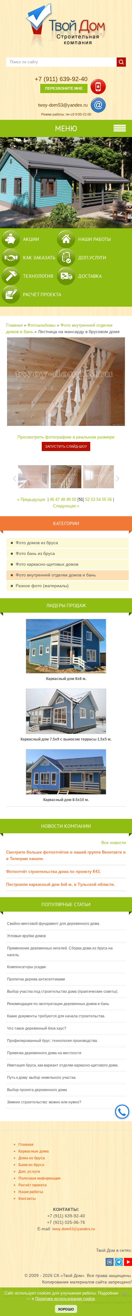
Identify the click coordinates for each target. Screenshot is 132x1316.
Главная (14, 325)
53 (93, 499)
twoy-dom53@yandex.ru (62, 105)
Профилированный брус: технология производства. (52, 1041)
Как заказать (39, 257)
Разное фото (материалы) (42, 585)
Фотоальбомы (41, 325)
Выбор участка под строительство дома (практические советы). (62, 991)
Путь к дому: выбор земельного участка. (41, 1077)
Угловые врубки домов (26, 936)
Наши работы (94, 239)
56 (109, 499)
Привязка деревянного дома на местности (44, 1053)
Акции (31, 239)
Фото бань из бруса (35, 553)
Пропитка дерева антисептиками (36, 979)
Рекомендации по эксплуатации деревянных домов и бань (58, 1004)
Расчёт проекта (42, 294)
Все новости (113, 842)
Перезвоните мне (64, 88)
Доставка (90, 276)
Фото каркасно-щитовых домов (47, 564)
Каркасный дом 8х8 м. (66, 679)
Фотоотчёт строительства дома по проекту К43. (53, 871)
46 (52, 499)
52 (87, 499)
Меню (66, 128)
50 (74, 499)
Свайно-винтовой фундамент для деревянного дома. (53, 923)
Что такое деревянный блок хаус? (36, 1028)
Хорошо (66, 1309)
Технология (38, 276)
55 (104, 499)
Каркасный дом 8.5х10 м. (66, 800)
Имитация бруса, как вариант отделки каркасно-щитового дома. (62, 1065)
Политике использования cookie (65, 1299)
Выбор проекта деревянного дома (37, 1090)
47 (57, 499)
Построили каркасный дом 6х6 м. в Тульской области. (60, 884)
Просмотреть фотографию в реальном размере (66, 436)
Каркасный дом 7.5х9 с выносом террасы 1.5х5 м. (66, 739)
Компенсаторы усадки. (27, 967)
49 (68, 499)
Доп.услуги (92, 257)
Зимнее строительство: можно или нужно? (44, 1102)
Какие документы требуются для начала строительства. (56, 1016)
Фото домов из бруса (37, 542)
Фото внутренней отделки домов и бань (56, 574)
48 (63, 499)
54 (98, 499)
